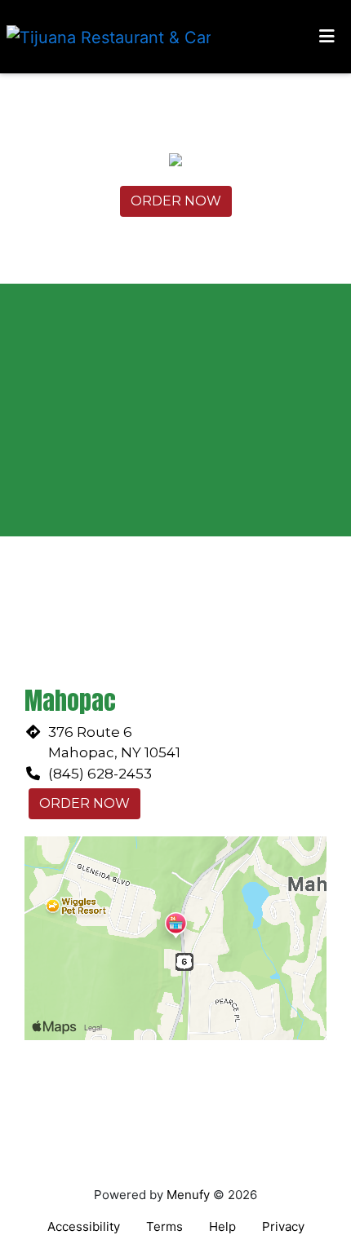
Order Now (176, 201)
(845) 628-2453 (100, 773)
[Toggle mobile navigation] (326, 36)
